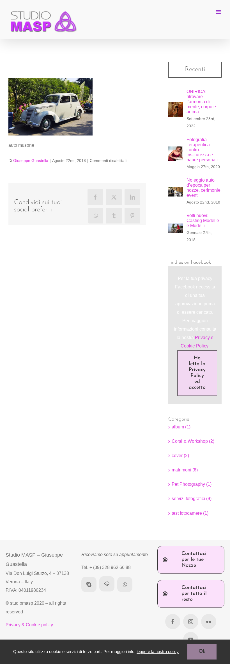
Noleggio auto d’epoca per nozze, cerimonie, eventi (204, 188)
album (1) (181, 426)
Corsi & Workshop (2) (193, 441)
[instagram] (190, 621)
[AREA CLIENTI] (106, 583)
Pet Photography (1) (191, 484)
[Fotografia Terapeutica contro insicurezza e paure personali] (175, 150)
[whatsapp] (124, 584)
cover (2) (180, 455)
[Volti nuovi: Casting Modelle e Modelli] (175, 227)
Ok (202, 651)
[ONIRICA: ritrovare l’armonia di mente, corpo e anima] (175, 106)
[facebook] (172, 621)
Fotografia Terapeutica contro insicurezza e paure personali (202, 149)
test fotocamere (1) (190, 513)
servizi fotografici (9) (191, 498)
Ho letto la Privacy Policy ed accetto (197, 373)
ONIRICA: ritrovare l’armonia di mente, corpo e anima (201, 101)
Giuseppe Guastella (30, 160)
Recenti (195, 69)
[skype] (88, 584)
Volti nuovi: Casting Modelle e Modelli (203, 220)
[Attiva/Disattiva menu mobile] (219, 12)
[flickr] (208, 621)
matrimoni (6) (185, 469)
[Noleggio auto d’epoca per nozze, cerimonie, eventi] (175, 191)
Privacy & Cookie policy (29, 624)
